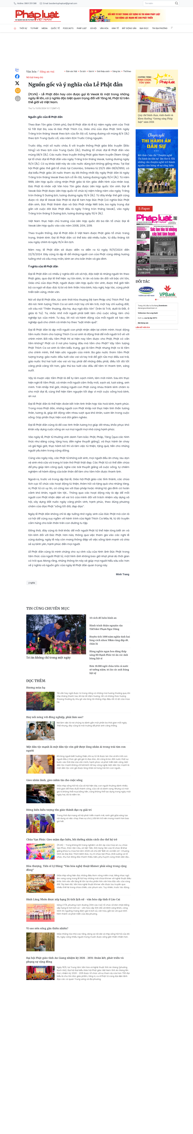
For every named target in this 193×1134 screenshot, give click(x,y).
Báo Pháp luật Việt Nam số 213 (155, 269)
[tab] (156, 299)
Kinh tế (115, 28)
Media (44, 28)
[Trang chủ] (15, 28)
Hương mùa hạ (35, 687)
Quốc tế (55, 28)
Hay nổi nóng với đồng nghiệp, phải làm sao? (54, 717)
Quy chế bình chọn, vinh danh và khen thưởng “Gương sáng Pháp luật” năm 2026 (155, 118)
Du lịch (83, 71)
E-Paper (144, 208)
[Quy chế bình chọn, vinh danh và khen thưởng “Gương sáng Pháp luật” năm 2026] (157, 99)
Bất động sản (129, 28)
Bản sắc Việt (71, 71)
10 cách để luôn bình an (103, 617)
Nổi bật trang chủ (34, 77)
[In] (18, 98)
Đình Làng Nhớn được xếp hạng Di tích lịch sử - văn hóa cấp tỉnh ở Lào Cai (73, 899)
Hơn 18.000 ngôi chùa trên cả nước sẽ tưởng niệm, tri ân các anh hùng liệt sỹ (109, 669)
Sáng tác (116, 71)
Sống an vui (47, 71)
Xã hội (93, 28)
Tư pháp (34, 28)
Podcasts (68, 28)
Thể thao (127, 71)
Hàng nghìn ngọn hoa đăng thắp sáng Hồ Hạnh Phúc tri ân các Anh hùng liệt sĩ (108, 655)
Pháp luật (82, 28)
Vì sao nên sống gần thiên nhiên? (47, 928)
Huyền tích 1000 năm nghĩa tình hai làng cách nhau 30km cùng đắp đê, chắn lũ (109, 640)
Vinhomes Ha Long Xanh (148, 313)
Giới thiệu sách (103, 71)
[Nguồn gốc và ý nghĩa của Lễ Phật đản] (37, 15)
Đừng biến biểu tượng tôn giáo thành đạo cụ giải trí (59, 809)
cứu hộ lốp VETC (150, 318)
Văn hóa (104, 28)
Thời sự (23, 28)
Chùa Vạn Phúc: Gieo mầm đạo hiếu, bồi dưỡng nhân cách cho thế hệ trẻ (71, 839)
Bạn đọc (144, 28)
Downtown (163, 306)
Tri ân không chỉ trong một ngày (48, 657)
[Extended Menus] (172, 28)
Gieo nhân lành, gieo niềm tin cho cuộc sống (54, 780)
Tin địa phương (159, 28)
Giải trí (91, 71)
